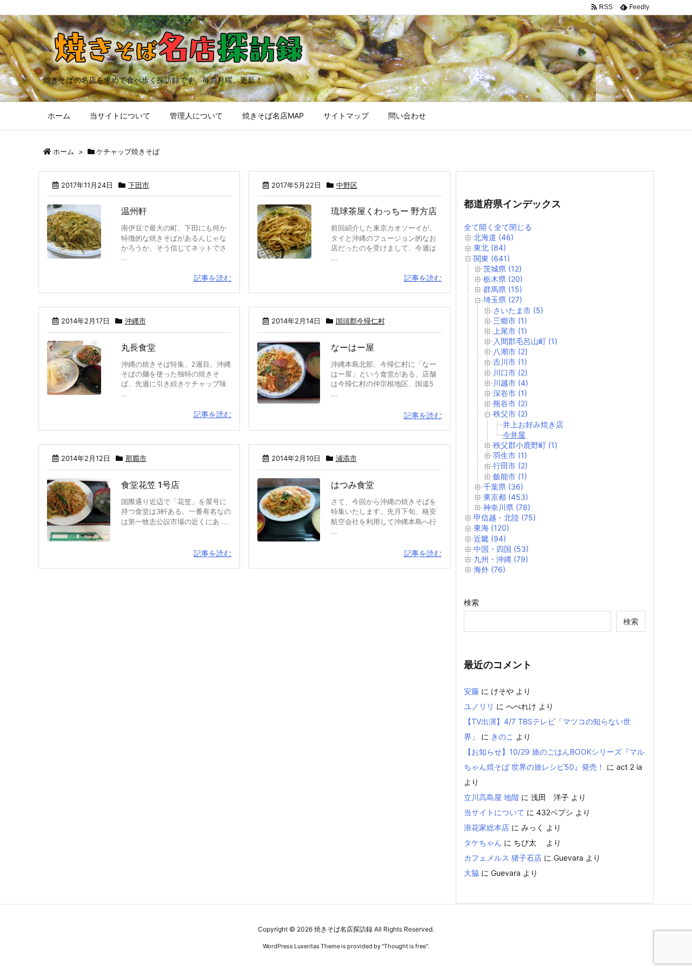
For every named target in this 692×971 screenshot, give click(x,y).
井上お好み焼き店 (533, 424)
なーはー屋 (352, 347)
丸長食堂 (138, 347)
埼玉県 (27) (502, 299)
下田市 (138, 185)
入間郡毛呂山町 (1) (525, 341)
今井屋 (514, 434)
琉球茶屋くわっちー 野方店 (384, 211)
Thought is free (405, 946)
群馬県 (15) (502, 289)
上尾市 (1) (510, 330)
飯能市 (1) (510, 476)
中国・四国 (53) (501, 548)
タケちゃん (483, 842)
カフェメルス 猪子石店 (503, 857)
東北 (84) (490, 247)
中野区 (346, 185)
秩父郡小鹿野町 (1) (525, 445)
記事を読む (212, 277)
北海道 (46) (494, 237)
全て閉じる (513, 227)
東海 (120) (491, 527)
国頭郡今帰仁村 (360, 320)
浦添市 (346, 458)
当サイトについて (494, 812)
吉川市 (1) (510, 361)
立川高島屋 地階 (491, 797)
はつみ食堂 (352, 484)
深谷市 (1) (510, 393)
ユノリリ (479, 706)
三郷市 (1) (510, 320)
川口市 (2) (510, 372)
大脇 (471, 872)
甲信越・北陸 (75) (505, 517)
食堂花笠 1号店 (150, 484)
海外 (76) (489, 569)
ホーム (63, 151)
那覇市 (136, 458)
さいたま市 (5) (518, 310)
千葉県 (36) (503, 486)
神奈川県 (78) (506, 507)
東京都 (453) (505, 496)
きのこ (502, 736)
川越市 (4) (510, 382)
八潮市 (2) (510, 351)
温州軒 (134, 211)
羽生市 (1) (510, 455)
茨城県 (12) (502, 268)
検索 (471, 602)
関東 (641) (492, 258)
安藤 (471, 691)
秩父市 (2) (510, 413)
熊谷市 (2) (510, 403)
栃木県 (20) (503, 278)
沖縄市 (135, 320)
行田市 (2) (510, 465)
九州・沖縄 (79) (501, 559)
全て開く (479, 227)
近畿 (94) (490, 538)
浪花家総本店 (486, 827)
